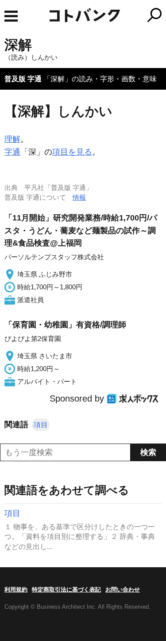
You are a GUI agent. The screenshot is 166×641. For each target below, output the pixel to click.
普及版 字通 (23, 79)
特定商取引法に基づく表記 (66, 589)
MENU (11, 16)
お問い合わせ (122, 589)
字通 (12, 152)
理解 (12, 139)
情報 (79, 197)
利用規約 (15, 589)
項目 (41, 425)
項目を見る (72, 152)
